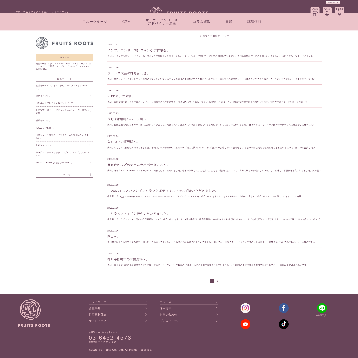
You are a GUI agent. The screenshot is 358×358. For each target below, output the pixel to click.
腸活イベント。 (43, 120)
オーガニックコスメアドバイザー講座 (162, 22)
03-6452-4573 (110, 337)
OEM (126, 21)
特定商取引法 (97, 314)
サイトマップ (97, 320)
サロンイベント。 (44, 145)
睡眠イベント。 (43, 95)
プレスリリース (170, 320)
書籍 (229, 21)
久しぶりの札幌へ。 (46, 127)
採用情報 (165, 308)
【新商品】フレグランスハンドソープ (54, 102)
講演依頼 (254, 21)
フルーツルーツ (94, 21)
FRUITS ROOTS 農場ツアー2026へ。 (55, 162)
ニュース (165, 301)
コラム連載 (202, 21)
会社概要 (94, 308)
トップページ (97, 301)
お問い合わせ (168, 314)
